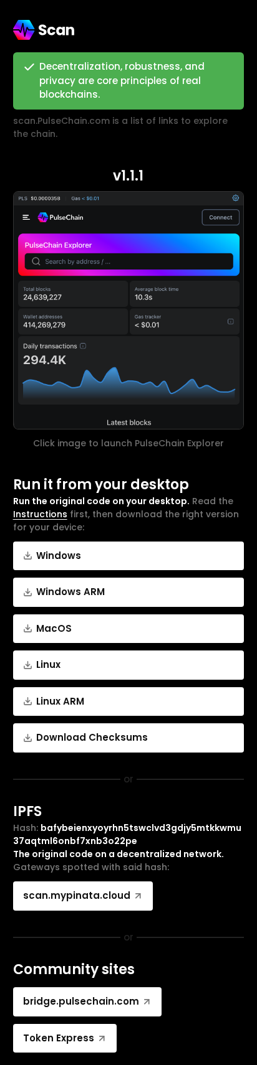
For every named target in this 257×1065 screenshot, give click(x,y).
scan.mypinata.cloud (76, 895)
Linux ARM (60, 701)
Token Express (58, 1037)
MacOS (54, 628)
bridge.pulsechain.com (81, 1001)
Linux (48, 664)
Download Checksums (92, 737)
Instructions (40, 514)
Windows (58, 555)
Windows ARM (70, 591)
